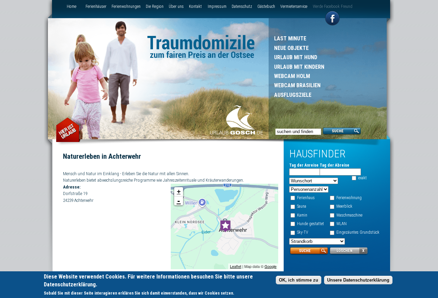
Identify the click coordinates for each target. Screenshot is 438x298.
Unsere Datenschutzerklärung (358, 280)
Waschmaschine (349, 215)
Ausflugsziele (292, 95)
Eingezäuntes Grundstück (357, 232)
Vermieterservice (293, 6)
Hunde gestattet (310, 223)
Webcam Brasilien (297, 85)
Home (71, 6)
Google (270, 266)
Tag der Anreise (304, 165)
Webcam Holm (292, 76)
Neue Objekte (291, 48)
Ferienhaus (306, 197)
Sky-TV (302, 232)
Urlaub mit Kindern (299, 67)
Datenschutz (242, 6)
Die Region (155, 6)
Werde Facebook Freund (332, 6)
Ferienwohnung (349, 197)
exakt (362, 178)
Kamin (302, 215)
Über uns (176, 6)
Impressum (217, 6)
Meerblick (344, 206)
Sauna (301, 206)
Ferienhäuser (96, 6)
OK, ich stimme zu (298, 280)
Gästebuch (266, 6)
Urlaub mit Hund (295, 57)
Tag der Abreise (334, 165)
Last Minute (290, 38)
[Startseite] (236, 120)
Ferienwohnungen (126, 6)
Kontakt (195, 6)
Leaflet (235, 266)
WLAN (341, 223)
